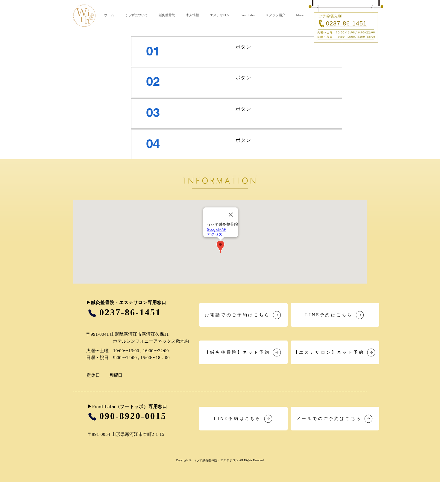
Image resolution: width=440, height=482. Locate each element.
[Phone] (92, 313)
